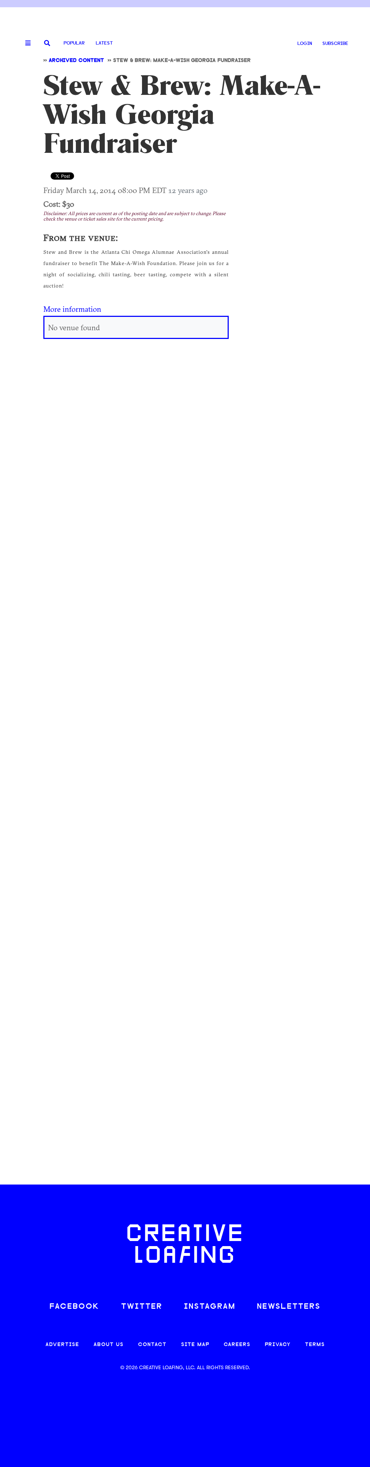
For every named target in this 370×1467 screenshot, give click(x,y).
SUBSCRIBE (335, 43)
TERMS (315, 1344)
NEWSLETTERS (288, 1307)
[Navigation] (25, 43)
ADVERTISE (62, 1344)
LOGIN (304, 43)
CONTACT (152, 1344)
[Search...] (47, 43)
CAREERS (237, 1344)
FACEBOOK (74, 1307)
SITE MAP (195, 1344)
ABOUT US (109, 1344)
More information (72, 309)
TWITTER (141, 1307)
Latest (104, 43)
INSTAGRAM (209, 1307)
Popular (74, 43)
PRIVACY (278, 1344)
